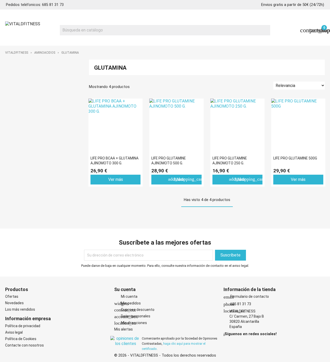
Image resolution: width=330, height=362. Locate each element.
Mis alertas (123, 329)
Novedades (14, 303)
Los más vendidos (20, 309)
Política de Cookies (20, 339)
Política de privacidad (22, 326)
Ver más (115, 179)
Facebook (227, 342)
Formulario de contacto (246, 296)
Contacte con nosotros (24, 345)
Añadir (184, 179)
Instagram (234, 342)
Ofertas (11, 296)
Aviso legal (14, 332)
